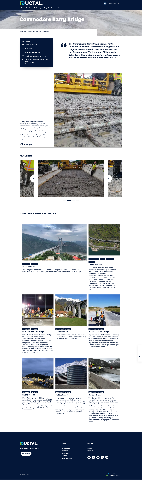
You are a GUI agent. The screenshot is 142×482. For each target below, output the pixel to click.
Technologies (38, 8)
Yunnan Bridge (28, 267)
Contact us (26, 454)
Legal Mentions (67, 458)
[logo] (31, 3)
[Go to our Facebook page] (103, 457)
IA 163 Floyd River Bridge (99, 332)
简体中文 (89, 448)
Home (24, 31)
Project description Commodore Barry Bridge (37, 61)
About (22, 8)
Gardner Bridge (95, 395)
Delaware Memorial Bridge (33, 332)
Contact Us (112, 3)
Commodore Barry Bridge (41, 31)
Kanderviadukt (61, 332)
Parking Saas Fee (62, 395)
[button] (34, 178)
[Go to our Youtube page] (98, 457)
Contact (64, 456)
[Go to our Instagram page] (107, 457)
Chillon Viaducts (95, 264)
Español (90, 451)
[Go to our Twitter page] (94, 457)
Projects (47, 8)
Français (90, 446)
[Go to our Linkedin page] (89, 457)
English (90, 443)
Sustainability (55, 8)
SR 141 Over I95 (28, 395)
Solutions (29, 8)
